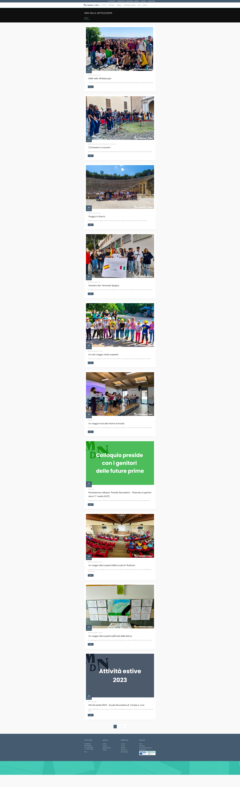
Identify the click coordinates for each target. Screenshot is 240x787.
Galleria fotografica (93, 75)
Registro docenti (121, 1)
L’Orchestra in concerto (99, 147)
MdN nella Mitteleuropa (99, 78)
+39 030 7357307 (112, 1)
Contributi (123, 747)
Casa (87, 18)
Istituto (104, 5)
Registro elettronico (107, 747)
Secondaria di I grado (129, 5)
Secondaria (113, 144)
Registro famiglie (129, 1)
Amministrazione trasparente (145, 747)
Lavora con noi (151, 1)
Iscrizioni (123, 745)
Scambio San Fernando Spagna (103, 285)
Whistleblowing (142, 749)
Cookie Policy (142, 745)
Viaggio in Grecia (96, 216)
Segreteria (111, 5)
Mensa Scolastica (124, 751)
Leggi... (90, 86)
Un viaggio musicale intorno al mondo (106, 423)
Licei (139, 5)
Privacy (140, 743)
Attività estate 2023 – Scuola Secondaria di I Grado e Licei (116, 704)
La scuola (123, 743)
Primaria (119, 5)
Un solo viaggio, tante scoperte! (103, 354)
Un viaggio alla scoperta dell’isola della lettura (110, 635)
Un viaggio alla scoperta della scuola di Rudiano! (111, 565)
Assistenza (143, 1)
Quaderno (136, 1)
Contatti (144, 5)
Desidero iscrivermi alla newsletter (216, 768)
